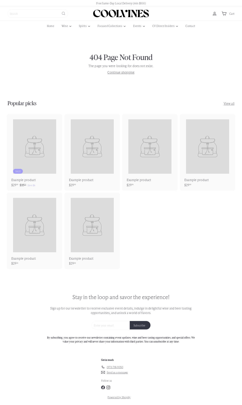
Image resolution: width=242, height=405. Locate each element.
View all (229, 103)
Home (50, 26)
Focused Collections (110, 26)
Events (137, 26)
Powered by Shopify (119, 397)
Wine (65, 26)
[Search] (63, 13)
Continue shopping (120, 72)
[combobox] (38, 13)
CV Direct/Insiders (163, 26)
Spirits (83, 26)
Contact (190, 26)
